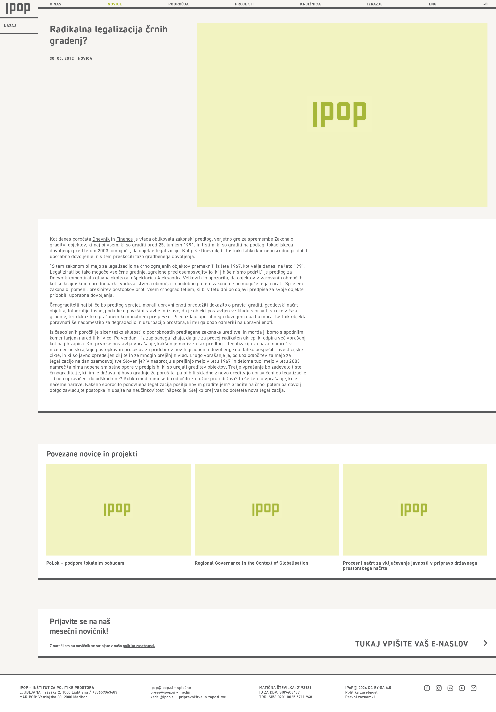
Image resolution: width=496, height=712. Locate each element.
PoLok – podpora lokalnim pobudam (85, 563)
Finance (124, 239)
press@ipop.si (163, 692)
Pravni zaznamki (360, 696)
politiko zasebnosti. (139, 645)
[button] (485, 4)
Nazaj (10, 25)
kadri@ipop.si (163, 696)
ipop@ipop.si (162, 687)
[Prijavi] (485, 643)
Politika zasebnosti (362, 692)
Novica (85, 58)
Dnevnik (101, 239)
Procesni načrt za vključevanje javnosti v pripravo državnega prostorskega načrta (410, 565)
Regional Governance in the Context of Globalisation (251, 563)
